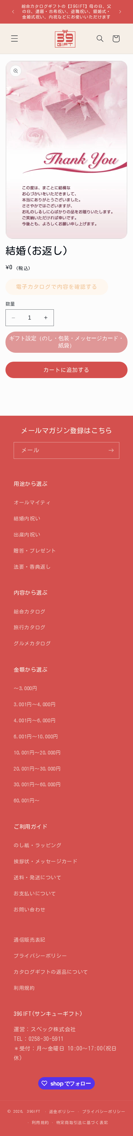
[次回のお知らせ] (120, 11)
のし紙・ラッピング (38, 845)
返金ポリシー (62, 1111)
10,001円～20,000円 (37, 752)
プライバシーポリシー (40, 955)
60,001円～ (27, 800)
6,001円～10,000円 (36, 736)
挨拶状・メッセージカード (46, 861)
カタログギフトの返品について (51, 971)
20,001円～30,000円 (37, 768)
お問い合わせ (30, 909)
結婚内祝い (27, 518)
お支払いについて (35, 893)
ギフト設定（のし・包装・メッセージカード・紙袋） (66, 341)
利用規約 (24, 988)
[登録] (111, 450)
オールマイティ (32, 502)
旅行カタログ (30, 627)
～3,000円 (25, 688)
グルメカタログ (32, 643)
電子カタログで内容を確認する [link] (57, 286)
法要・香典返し (32, 566)
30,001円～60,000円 (37, 784)
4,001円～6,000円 (35, 720)
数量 (10, 303)
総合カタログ (30, 611)
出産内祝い (27, 534)
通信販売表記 (30, 939)
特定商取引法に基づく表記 (82, 1122)
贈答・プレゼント (35, 550)
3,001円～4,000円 (35, 704)
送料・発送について (38, 877)
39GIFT (33, 1111)
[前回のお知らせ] (12, 11)
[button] (14, 39)
